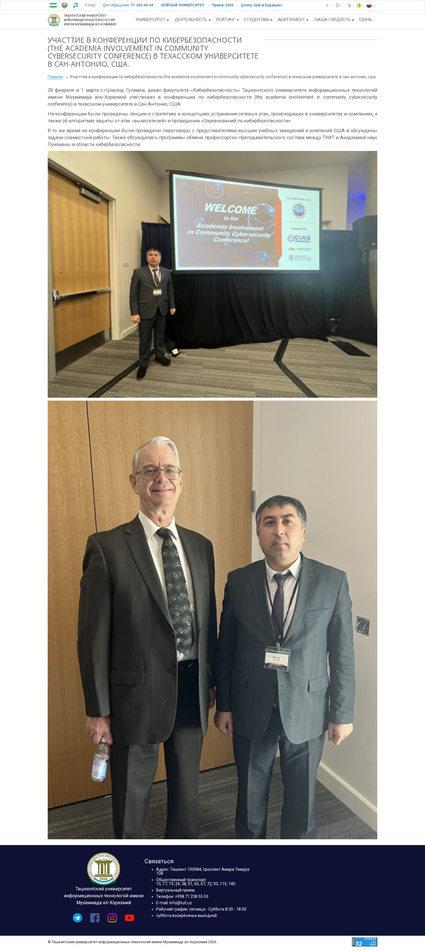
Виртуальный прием (175, 890)
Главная (55, 76)
